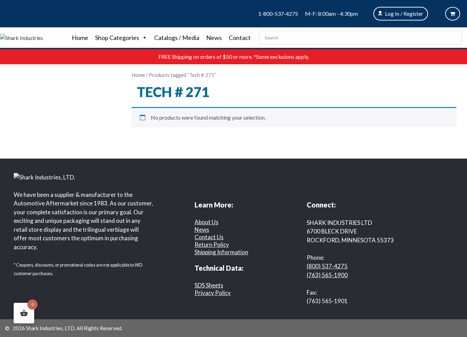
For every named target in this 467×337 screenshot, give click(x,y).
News (214, 37)
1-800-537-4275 (278, 13)
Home (80, 37)
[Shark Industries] (21, 37)
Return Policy (212, 244)
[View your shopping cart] (452, 14)
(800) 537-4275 (327, 266)
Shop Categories (117, 37)
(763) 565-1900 (327, 275)
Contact (240, 37)
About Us (206, 222)
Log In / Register (404, 13)
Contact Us (209, 237)
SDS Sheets (209, 285)
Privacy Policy (213, 292)
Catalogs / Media (176, 37)
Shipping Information (221, 252)
